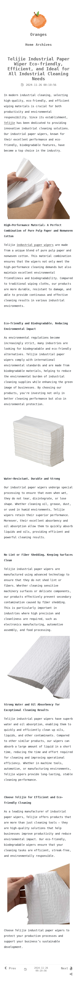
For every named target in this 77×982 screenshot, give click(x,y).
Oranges (38, 34)
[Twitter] (64, 974)
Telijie (9, 122)
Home (29, 45)
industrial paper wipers (35, 244)
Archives (44, 45)
